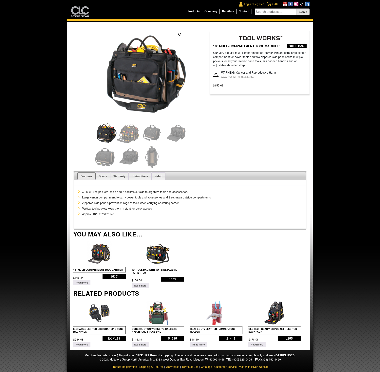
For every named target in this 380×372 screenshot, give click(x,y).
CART (276, 4)
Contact (244, 11)
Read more (82, 282)
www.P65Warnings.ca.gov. (237, 77)
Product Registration (124, 367)
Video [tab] (158, 176)
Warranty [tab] (119, 176)
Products (193, 11)
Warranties (172, 367)
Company (210, 11)
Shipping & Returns (151, 367)
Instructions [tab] (140, 176)
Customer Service (225, 367)
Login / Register (254, 4)
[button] (180, 34)
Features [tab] (86, 176)
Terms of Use (190, 367)
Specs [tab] (103, 176)
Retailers (228, 11)
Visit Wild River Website (254, 367)
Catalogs (206, 367)
